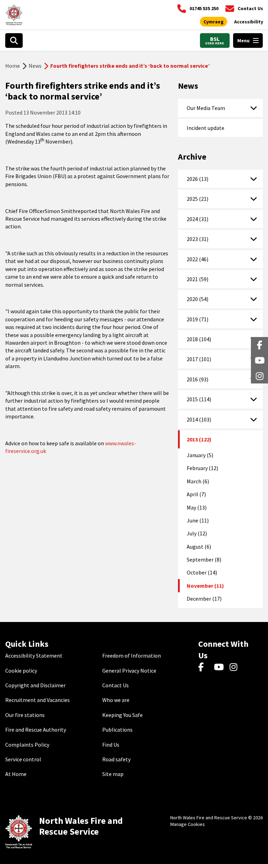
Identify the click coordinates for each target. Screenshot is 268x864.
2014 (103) (199, 419)
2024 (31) (197, 218)
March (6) (198, 481)
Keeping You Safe (122, 714)
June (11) (198, 520)
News (35, 65)
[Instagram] (236, 667)
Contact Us (115, 685)
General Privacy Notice (129, 670)
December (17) (204, 598)
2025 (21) (197, 198)
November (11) (205, 585)
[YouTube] (220, 667)
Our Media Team (206, 107)
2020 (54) (197, 298)
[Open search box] (14, 40)
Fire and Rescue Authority (35, 729)
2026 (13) (197, 178)
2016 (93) (197, 379)
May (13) (197, 507)
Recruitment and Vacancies (37, 699)
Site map (113, 773)
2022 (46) (197, 259)
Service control (23, 759)
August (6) (199, 546)
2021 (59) (197, 279)
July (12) (197, 533)
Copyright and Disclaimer (35, 685)
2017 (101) (199, 359)
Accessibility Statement (33, 655)
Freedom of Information (131, 655)
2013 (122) (199, 439)
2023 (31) (197, 238)
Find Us (110, 744)
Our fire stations (25, 714)
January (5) (200, 455)
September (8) (204, 559)
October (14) (202, 572)
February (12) (202, 467)
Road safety (116, 759)
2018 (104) (199, 339)
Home (12, 65)
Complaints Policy (27, 744)
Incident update (205, 127)
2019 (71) (197, 319)
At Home (16, 773)
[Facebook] (204, 667)
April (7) (196, 494)
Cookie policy (21, 670)
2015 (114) (199, 399)
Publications (117, 729)
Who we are (115, 699)
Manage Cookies (187, 824)
